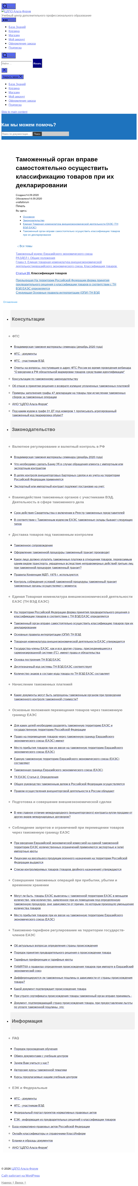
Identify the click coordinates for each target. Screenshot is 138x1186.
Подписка (15, 47)
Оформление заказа (22, 43)
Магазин (14, 35)
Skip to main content (14, 112)
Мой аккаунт (17, 39)
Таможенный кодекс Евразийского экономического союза (54, 254)
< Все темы (24, 246)
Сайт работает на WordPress (20, 1175)
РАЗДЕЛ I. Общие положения (35, 258)
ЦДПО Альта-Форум (25, 1168)
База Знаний (17, 27)
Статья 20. (23, 273)
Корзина (14, 31)
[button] (72, 318)
